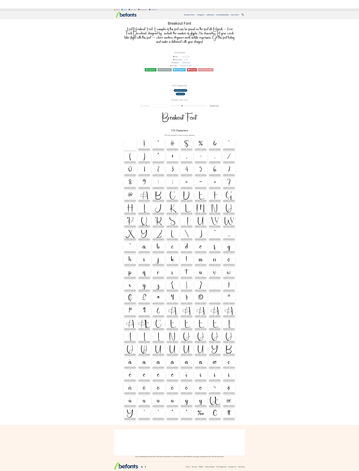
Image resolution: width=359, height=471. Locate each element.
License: (174, 65)
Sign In (117, 9)
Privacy (194, 467)
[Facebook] (145, 467)
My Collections (143, 9)
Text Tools (234, 15)
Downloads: (178, 60)
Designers (200, 15)
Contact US (232, 467)
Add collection (180, 70)
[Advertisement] (179, 442)
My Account (133, 9)
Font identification (222, 15)
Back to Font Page (206, 70)
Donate (193, 70)
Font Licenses (210, 467)
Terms (188, 467)
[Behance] (142, 467)
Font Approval (221, 467)
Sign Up (124, 9)
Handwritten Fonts (180, 90)
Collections (210, 15)
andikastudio (186, 63)
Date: (176, 57)
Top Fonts (241, 467)
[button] (242, 15)
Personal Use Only (186, 65)
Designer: (176, 63)
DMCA (201, 467)
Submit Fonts (154, 9)
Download (151, 70)
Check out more (165, 70)
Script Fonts (180, 94)
